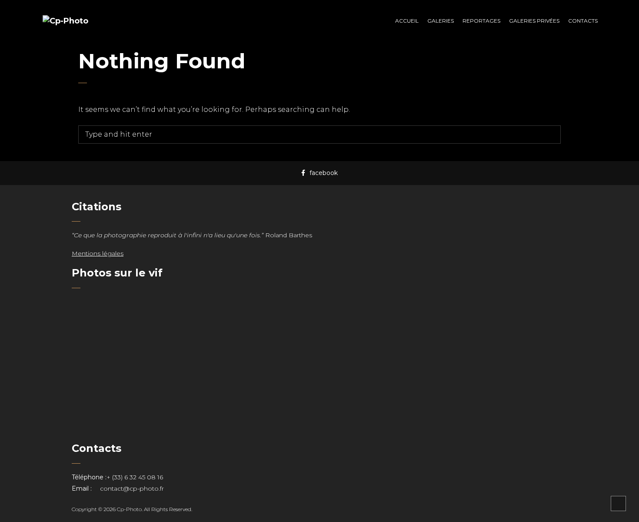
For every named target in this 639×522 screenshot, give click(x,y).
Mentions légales (97, 253)
